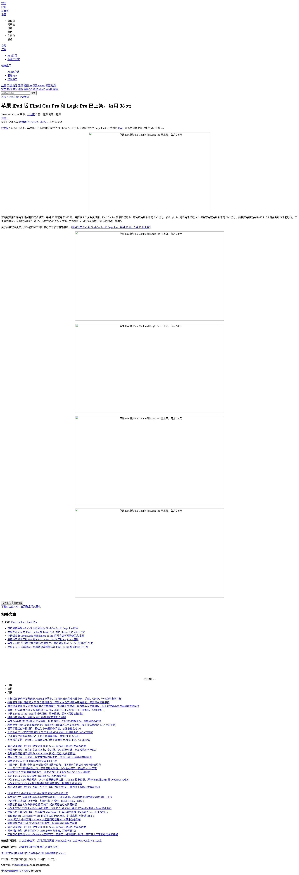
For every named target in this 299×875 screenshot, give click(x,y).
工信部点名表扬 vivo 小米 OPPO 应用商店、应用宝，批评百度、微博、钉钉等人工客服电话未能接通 (62, 834)
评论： (5, 118)
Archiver (61, 853)
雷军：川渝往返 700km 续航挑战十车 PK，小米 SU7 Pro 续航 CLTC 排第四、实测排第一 (55, 710)
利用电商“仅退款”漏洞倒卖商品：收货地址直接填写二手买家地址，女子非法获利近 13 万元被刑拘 (61, 725)
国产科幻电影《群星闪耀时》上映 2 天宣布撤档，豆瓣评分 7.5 (41, 830)
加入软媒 (31, 853)
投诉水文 (6, 603)
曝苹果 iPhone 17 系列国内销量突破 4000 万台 (32, 761)
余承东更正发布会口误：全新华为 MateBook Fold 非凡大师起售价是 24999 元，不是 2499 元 (57, 812)
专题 (55, 89)
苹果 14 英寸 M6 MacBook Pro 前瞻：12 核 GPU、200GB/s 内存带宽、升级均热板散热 (54, 721)
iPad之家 (13, 97)
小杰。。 (44, 122)
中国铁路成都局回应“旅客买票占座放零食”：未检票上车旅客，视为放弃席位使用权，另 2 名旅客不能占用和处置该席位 (73, 706)
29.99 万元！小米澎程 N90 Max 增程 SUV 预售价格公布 (37, 793)
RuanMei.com (21, 864)
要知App (12, 75)
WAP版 (41, 853)
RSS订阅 (12, 55)
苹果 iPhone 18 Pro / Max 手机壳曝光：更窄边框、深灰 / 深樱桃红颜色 (45, 713)
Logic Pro (32, 622)
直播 (26, 89)
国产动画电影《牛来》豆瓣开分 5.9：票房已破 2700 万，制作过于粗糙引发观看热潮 (53, 787)
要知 (55, 847)
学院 (14, 89)
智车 (3, 89)
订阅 (3, 49)
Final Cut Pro (17, 622)
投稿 (3, 45)
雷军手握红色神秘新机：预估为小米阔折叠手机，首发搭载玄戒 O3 (44, 728)
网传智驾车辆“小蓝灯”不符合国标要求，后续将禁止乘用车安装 (42, 823)
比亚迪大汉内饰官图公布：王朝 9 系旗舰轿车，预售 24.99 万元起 (43, 736)
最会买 (5, 10)
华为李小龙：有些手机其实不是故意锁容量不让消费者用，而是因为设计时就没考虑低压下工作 (59, 797)
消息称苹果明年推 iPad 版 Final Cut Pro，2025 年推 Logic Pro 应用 (42, 639)
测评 (20, 85)
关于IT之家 (7, 853)
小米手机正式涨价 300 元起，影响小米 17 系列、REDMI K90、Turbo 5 (45, 801)
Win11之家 (96, 840)
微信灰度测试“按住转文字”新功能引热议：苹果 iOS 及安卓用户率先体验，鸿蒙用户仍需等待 (58, 702)
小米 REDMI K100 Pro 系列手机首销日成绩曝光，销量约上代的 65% (44, 783)
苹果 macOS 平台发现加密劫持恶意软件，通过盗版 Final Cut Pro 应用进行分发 (50, 643)
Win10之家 (84, 840)
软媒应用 (6, 65)
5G (30, 89)
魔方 (42, 847)
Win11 (49, 89)
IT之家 (31, 114)
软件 (53, 85)
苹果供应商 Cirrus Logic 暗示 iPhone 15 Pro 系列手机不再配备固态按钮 (45, 635)
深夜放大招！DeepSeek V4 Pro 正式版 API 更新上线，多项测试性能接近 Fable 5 (50, 815)
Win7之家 (72, 840)
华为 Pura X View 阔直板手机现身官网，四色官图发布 (36, 776)
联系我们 (20, 853)
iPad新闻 (24, 97)
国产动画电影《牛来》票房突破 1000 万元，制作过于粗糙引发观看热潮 (46, 746)
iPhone (41, 85)
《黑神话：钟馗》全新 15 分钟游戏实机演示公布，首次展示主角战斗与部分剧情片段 (54, 764)
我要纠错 (18, 603)
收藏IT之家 (13, 59)
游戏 (20, 89)
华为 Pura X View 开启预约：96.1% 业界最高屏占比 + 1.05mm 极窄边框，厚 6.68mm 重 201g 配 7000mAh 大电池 (68, 779)
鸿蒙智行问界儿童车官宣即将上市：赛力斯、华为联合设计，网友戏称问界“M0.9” (52, 749)
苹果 (35, 85)
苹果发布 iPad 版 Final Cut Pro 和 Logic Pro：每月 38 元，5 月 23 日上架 (110, 227)
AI (30, 85)
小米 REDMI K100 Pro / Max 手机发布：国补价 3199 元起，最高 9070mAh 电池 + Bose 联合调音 (59, 808)
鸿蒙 (48, 85)
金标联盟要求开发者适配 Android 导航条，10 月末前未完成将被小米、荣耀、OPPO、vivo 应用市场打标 (64, 698)
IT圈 (3, 7)
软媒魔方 (12, 79)
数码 (9, 89)
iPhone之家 (61, 840)
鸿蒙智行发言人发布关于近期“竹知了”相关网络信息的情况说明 (42, 804)
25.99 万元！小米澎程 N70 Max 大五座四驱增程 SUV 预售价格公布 (44, 819)
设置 (3, 14)
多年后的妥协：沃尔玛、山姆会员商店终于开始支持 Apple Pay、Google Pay (48, 740)
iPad (120, 128)
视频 (26, 85)
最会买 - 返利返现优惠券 (40, 840)
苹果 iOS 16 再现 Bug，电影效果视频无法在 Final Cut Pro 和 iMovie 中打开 (47, 647)
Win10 (42, 89)
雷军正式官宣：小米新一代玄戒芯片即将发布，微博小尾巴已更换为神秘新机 (49, 757)
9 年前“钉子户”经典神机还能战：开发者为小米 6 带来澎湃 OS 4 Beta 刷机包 (48, 772)
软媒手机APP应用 (29, 847)
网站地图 (51, 853)
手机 (9, 85)
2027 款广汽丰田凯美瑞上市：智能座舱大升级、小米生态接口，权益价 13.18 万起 (52, 768)
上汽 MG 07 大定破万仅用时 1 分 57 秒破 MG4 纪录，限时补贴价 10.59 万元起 (50, 732)
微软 (35, 89)
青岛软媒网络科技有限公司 (16, 871)
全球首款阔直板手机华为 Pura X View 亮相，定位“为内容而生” (41, 753)
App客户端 (13, 72)
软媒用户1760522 (28, 122)
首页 (3, 3)
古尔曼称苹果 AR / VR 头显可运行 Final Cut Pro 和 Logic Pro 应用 (42, 628)
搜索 (33, 93)
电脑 (14, 85)
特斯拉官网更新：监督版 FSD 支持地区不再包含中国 (36, 717)
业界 (3, 85)
